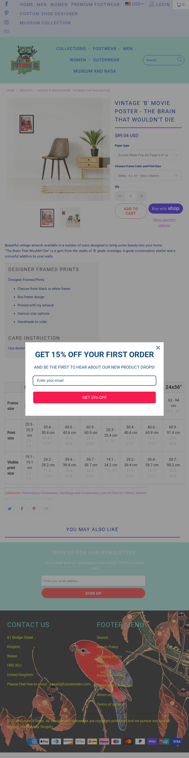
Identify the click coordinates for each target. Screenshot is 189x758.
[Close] (158, 347)
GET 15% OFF (95, 397)
